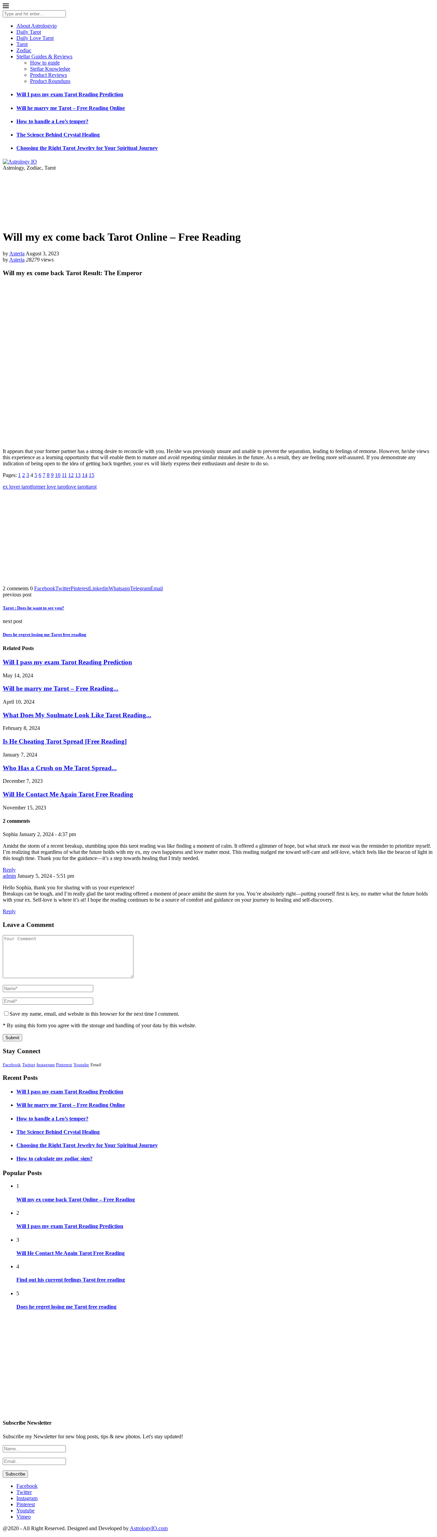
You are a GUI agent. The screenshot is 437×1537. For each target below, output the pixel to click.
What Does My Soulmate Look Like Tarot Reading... (77, 715)
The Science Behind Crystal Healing (58, 135)
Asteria (17, 253)
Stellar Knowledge (50, 69)
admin (9, 876)
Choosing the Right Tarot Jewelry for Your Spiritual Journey (87, 148)
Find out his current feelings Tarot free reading (70, 1280)
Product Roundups (50, 81)
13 (78, 475)
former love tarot (49, 487)
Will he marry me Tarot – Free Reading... (60, 688)
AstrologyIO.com (149, 1528)
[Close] (6, 7)
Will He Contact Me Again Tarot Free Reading (68, 794)
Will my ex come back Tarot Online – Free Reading (75, 1199)
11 (64, 475)
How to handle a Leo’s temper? (52, 121)
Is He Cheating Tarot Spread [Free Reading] (65, 741)
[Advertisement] (218, 538)
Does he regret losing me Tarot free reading (66, 1307)
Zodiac (23, 50)
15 (91, 475)
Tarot (22, 44)
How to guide (45, 63)
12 (71, 475)
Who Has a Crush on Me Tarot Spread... (60, 768)
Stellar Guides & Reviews (44, 56)
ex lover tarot (17, 487)
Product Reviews (48, 75)
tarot (92, 487)
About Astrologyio (36, 26)
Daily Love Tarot (35, 38)
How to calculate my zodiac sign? (54, 1158)
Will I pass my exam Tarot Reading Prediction (69, 94)
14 (84, 475)
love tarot (77, 487)
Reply (9, 870)
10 (57, 475)
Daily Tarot (28, 32)
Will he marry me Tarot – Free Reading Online (70, 108)
